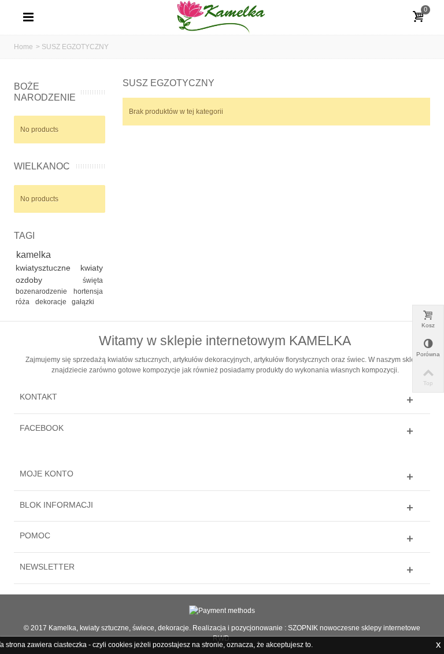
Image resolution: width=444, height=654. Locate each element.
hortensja (88, 291)
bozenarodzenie (43, 291)
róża (23, 302)
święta (93, 280)
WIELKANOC (42, 166)
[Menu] (28, 17)
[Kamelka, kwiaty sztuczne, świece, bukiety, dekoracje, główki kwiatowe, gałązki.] (222, 17)
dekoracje (51, 302)
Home (23, 47)
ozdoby (47, 279)
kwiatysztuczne (46, 267)
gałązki (83, 302)
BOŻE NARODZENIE (45, 92)
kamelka (33, 255)
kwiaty (91, 267)
